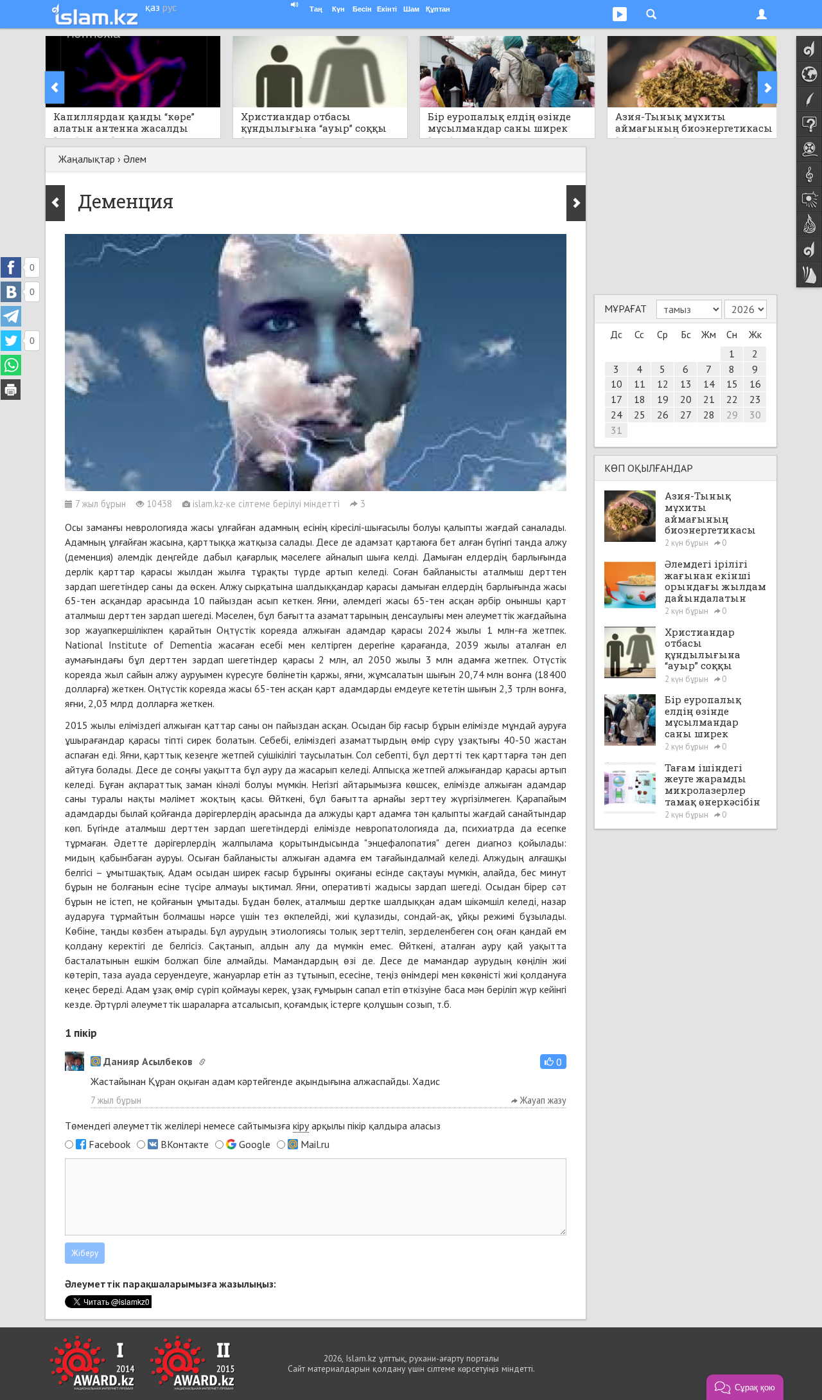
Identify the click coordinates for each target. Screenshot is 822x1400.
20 (686, 399)
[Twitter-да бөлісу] (11, 340)
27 (686, 414)
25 (639, 414)
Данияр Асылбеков (148, 1061)
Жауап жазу (542, 1100)
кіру (301, 1125)
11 (639, 383)
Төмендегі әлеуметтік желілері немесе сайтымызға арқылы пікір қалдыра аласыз (253, 1125)
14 (709, 383)
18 (639, 399)
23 (755, 399)
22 (732, 399)
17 (616, 399)
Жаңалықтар (86, 158)
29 (732, 414)
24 (616, 414)
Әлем (134, 158)
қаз (152, 7)
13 (686, 383)
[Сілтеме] (202, 1062)
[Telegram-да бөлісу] (11, 316)
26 (663, 414)
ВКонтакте (185, 1144)
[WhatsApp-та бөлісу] (11, 365)
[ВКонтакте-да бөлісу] (11, 292)
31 (616, 430)
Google (254, 1144)
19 (663, 399)
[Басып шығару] (11, 389)
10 (616, 383)
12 (663, 383)
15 (732, 383)
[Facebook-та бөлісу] (11, 267)
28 (709, 414)
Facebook (109, 1144)
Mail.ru (315, 1144)
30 (755, 414)
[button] (553, 1061)
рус (169, 7)
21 (709, 399)
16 (755, 383)
